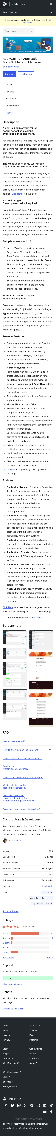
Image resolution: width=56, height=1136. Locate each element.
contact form (47, 892)
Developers (8, 1058)
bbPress (8, 1081)
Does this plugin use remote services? (21, 809)
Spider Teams (35, 617)
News (5, 1030)
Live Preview (26, 74)
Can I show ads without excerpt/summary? (16, 767)
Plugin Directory (10, 12)
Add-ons (11, 469)
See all (50, 957)
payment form (37, 903)
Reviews (10, 91)
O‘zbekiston (15, 1098)
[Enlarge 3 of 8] (23, 665)
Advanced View (10, 911)
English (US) (47, 886)
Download (9, 74)
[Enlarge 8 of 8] (49, 696)
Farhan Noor (12, 66)
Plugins (32, 1035)
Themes (33, 1030)
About (6, 1025)
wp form (49, 903)
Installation (11, 98)
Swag (33, 1063)
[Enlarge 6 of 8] (49, 633)
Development (12, 105)
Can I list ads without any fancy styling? (23, 777)
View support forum (12, 984)
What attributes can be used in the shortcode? (14, 786)
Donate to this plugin (13, 1008)
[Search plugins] (31, 31)
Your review (8, 957)
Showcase (34, 1025)
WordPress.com (12, 1072)
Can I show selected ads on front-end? (22, 758)
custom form (35, 898)
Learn (5, 1048)
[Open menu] (51, 4)
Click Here (17, 193)
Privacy (6, 1040)
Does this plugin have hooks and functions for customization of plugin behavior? (19, 798)
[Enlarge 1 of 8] (23, 633)
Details (9, 84)
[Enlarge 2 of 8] (23, 651)
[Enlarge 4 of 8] (23, 693)
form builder (47, 898)
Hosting (6, 1035)
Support (9, 112)
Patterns (33, 1040)
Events (32, 1053)
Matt (6, 1077)
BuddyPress (10, 1086)
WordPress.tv (11, 1063)
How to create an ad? (14, 741)
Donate (34, 1058)
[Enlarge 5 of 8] (23, 706)
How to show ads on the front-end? (21, 750)
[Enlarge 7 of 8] (49, 655)
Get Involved (35, 1048)
